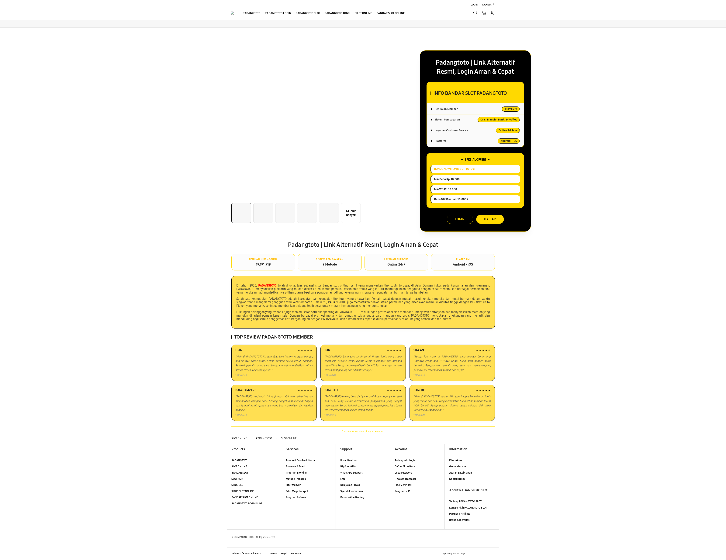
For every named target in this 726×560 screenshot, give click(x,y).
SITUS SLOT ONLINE (242, 491)
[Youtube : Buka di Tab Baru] (492, 553)
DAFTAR (490, 219)
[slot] (232, 13)
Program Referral (296, 497)
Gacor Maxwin (457, 466)
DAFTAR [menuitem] (487, 4)
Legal (284, 553)
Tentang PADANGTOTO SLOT (465, 501)
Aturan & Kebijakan (460, 472)
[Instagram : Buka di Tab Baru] (485, 553)
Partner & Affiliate (459, 513)
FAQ (342, 479)
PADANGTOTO (239, 460)
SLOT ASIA (237, 479)
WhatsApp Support (351, 472)
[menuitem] (251, 13)
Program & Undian (296, 472)
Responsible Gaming (352, 497)
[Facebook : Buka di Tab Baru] (470, 553)
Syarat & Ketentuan (351, 491)
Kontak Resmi (457, 479)
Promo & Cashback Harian (301, 460)
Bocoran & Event (295, 466)
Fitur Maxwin (293, 485)
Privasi (273, 553)
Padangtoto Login (405, 460)
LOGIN (460, 219)
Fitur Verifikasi (403, 485)
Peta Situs (296, 553)
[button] (484, 13)
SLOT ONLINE (239, 466)
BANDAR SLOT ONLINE (244, 497)
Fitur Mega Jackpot (297, 491)
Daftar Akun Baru (405, 466)
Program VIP (402, 491)
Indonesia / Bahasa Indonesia (246, 553)
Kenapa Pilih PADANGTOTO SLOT (468, 507)
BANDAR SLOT (239, 472)
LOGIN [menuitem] (474, 4)
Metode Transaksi (296, 479)
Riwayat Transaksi (405, 479)
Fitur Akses (455, 460)
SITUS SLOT (238, 485)
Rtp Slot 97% (348, 466)
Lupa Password (403, 472)
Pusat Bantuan (348, 460)
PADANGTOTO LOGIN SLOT (246, 503)
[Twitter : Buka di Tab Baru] (477, 553)
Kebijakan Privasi (350, 485)
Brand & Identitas (459, 520)
